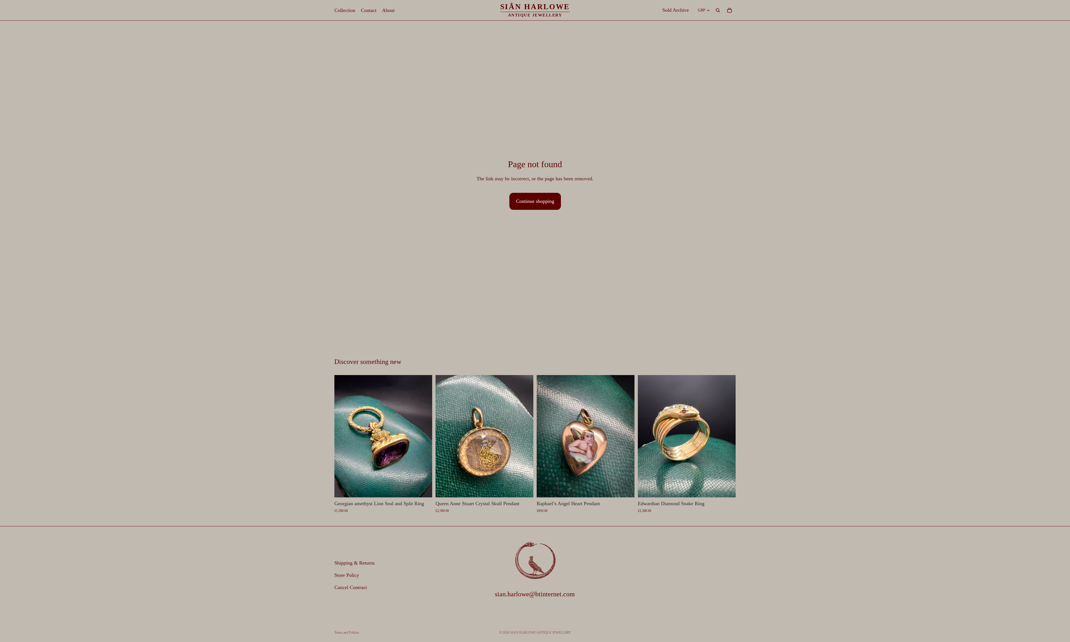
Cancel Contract (350, 587)
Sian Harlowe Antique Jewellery (540, 632)
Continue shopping (535, 201)
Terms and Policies (346, 632)
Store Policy (346, 575)
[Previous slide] (342, 436)
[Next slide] (423, 436)
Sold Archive (675, 10)
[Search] (718, 10)
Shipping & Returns (354, 563)
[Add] (424, 489)
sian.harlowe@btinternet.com (535, 594)
